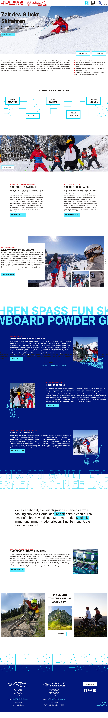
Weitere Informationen (50, 365)
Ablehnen (51, 362)
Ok (44, 362)
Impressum (62, 365)
